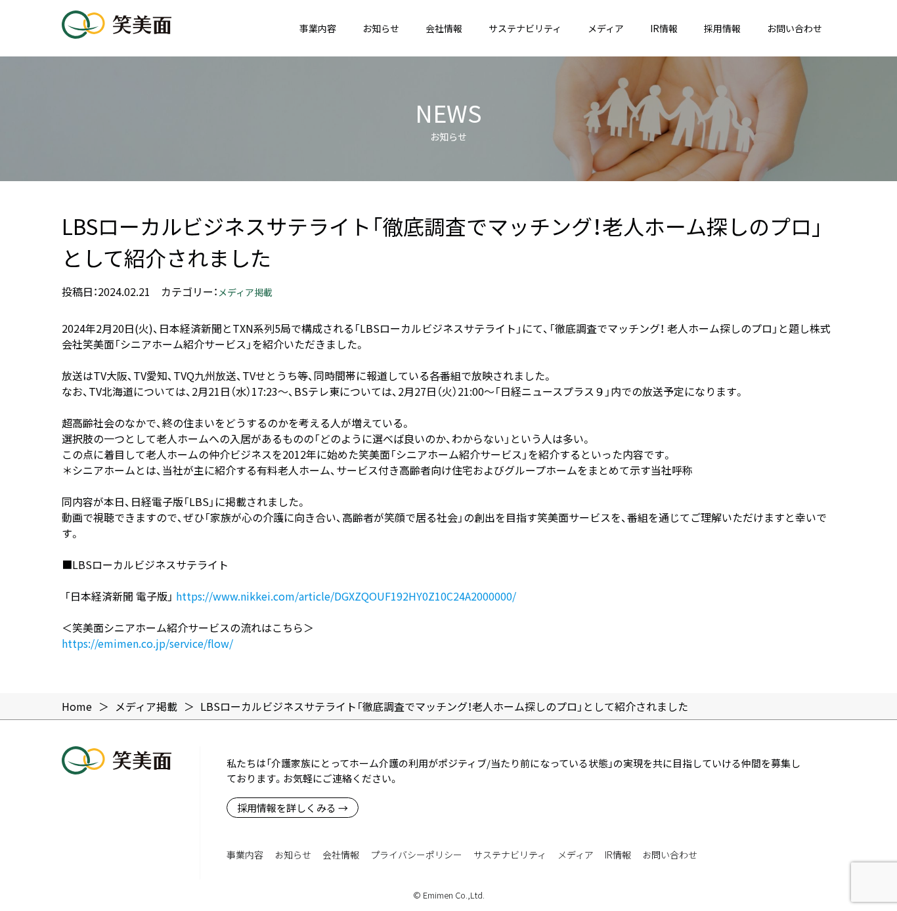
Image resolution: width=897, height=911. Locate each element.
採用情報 (722, 28)
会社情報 (444, 28)
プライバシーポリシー (416, 854)
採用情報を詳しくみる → (292, 808)
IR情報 (664, 28)
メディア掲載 (245, 292)
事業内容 (317, 28)
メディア (606, 28)
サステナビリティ (525, 28)
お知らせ (380, 28)
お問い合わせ (794, 28)
